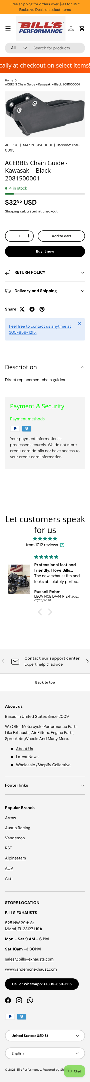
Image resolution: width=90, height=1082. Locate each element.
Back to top (45, 682)
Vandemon (15, 838)
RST (8, 848)
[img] (45, 539)
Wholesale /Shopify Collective (43, 764)
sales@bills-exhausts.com (29, 959)
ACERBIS (11, 145)
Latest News (27, 756)
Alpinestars (15, 858)
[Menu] (8, 28)
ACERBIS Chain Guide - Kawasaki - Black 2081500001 (42, 84)
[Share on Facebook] (32, 309)
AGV (9, 868)
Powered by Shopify (56, 1070)
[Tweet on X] (22, 309)
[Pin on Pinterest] (42, 309)
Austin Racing (17, 827)
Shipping (12, 211)
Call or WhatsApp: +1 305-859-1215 (42, 984)
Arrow (10, 817)
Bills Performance (28, 1070)
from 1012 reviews (42, 544)
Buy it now (45, 251)
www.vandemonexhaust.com (31, 969)
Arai (8, 878)
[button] (82, 28)
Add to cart (61, 236)
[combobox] (45, 48)
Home (9, 80)
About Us (24, 748)
